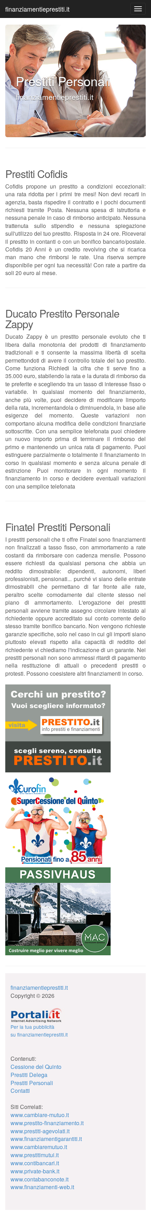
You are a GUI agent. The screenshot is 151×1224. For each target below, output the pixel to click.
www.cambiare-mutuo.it (40, 1115)
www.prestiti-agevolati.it (40, 1131)
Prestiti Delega (29, 1075)
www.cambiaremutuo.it (39, 1147)
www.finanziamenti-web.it (42, 1187)
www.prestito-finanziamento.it (47, 1123)
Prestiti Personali (32, 1083)
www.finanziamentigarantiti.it (46, 1139)
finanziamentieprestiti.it (37, 8)
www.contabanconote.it (39, 1179)
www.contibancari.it (35, 1163)
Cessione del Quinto (36, 1067)
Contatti (20, 1090)
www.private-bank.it (35, 1171)
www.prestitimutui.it (35, 1155)
